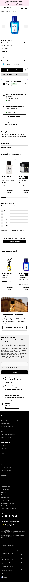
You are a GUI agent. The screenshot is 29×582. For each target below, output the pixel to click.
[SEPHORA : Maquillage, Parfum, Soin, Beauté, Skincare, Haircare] (9, 7)
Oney (22, 55)
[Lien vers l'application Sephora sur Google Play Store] (7, 524)
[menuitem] (22, 7)
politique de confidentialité (15, 357)
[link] (14, 241)
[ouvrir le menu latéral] (2, 7)
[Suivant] (26, 26)
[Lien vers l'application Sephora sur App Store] (17, 524)
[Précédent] (3, 26)
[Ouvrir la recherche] (18, 7)
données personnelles (18, 356)
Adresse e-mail (5, 361)
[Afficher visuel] (14, 25)
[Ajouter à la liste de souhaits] (15, 159)
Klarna (3, 57)
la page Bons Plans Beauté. (7, 532)
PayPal (18, 55)
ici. (9, 530)
